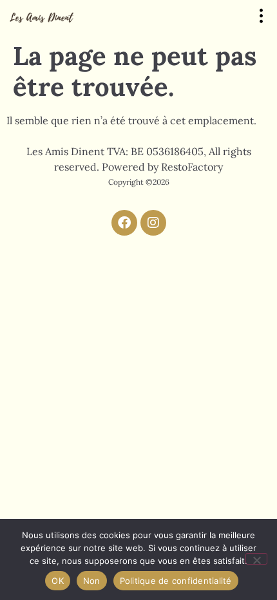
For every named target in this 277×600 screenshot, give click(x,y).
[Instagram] (153, 223)
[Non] (256, 559)
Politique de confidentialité (176, 581)
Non (91, 581)
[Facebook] (124, 223)
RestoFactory (192, 166)
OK (58, 581)
